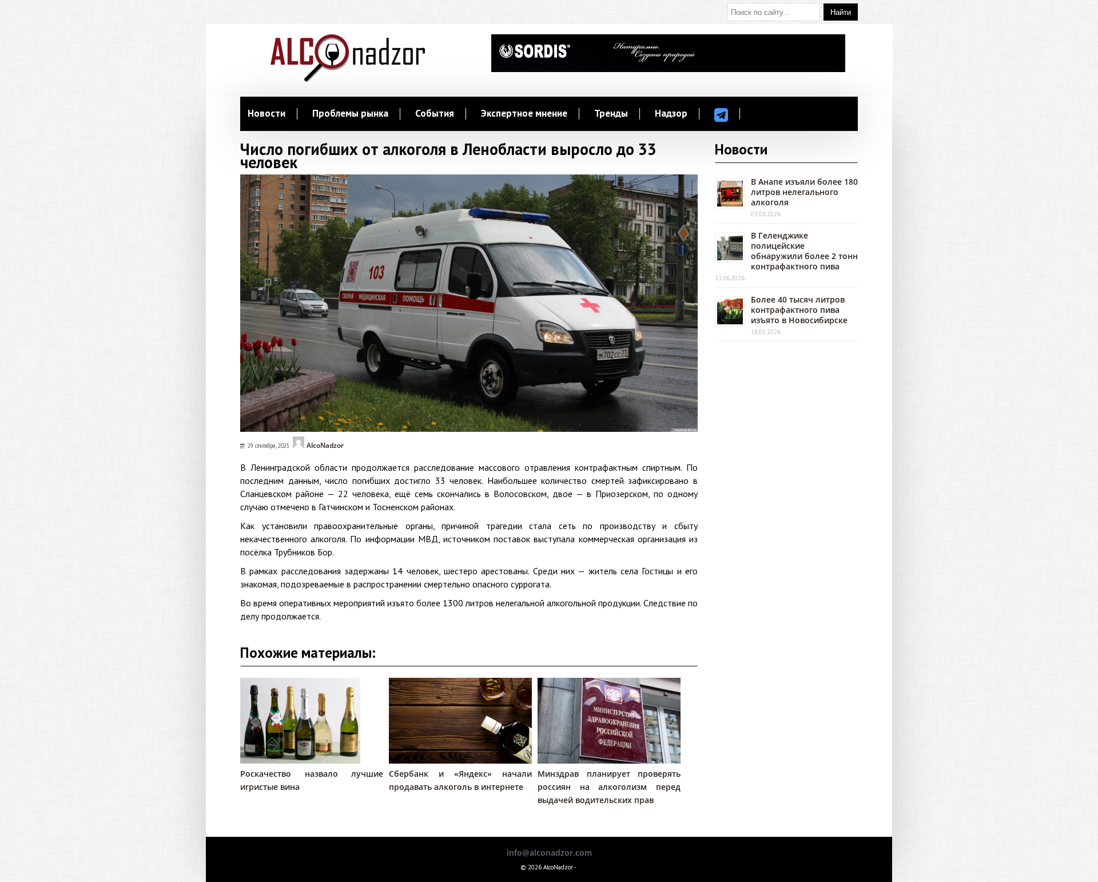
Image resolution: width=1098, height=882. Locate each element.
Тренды (611, 114)
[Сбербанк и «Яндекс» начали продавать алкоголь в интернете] (466, 760)
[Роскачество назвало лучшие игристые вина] (300, 760)
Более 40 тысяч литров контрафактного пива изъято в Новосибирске (799, 309)
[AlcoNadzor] (347, 78)
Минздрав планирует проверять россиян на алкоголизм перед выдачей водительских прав (609, 786)
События (434, 114)
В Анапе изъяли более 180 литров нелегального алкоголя (804, 192)
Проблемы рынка (350, 114)
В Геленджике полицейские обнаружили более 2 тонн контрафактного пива (804, 251)
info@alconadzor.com (549, 852)
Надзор (671, 114)
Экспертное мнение (524, 114)
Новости (266, 114)
